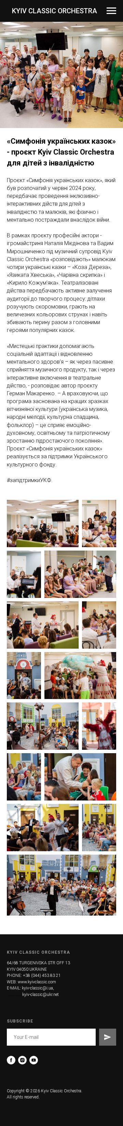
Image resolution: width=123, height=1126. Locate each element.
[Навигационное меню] (111, 10)
